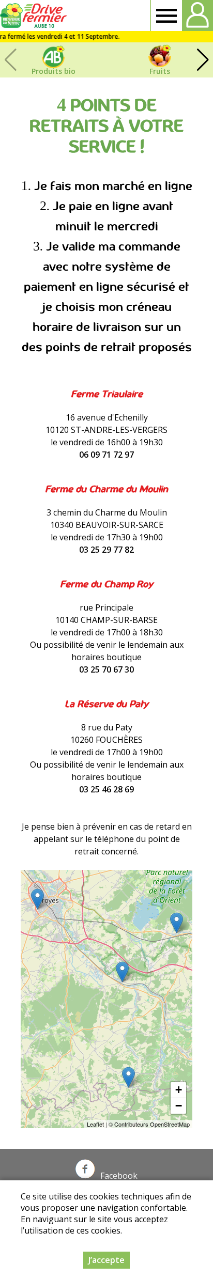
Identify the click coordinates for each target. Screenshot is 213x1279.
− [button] (178, 1105)
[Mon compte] (197, 15)
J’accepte (106, 1260)
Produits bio (53, 71)
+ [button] (178, 1089)
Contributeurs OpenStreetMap (152, 1124)
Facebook (119, 1175)
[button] (202, 59)
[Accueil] (35, 15)
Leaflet (95, 1124)
